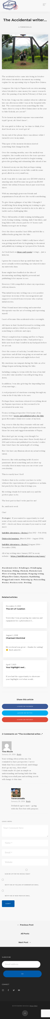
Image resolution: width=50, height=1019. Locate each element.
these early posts (24, 252)
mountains (23, 573)
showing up (28, 579)
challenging (37, 568)
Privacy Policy (34, 1006)
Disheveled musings (10, 538)
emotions (7, 571)
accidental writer (10, 568)
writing (28, 582)
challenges (24, 568)
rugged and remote (11, 579)
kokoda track (36, 571)
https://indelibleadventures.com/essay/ (28, 556)
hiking (16, 571)
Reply (19, 754)
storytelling (40, 579)
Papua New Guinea (11, 576)
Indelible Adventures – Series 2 (15, 544)
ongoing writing (37, 573)
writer (6, 582)
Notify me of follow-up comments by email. (22, 885)
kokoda (25, 571)
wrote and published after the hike (29, 416)
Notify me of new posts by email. (17, 895)
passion (25, 576)
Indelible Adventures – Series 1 (15, 533)
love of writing (9, 573)
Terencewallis (18, 798)
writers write (17, 582)
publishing (35, 576)
